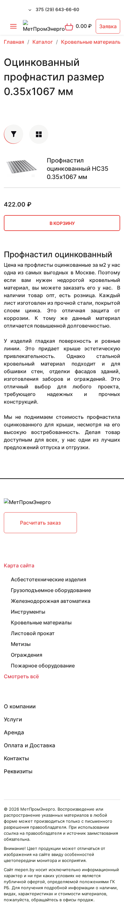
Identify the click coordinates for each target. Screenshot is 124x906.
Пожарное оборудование (43, 665)
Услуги (13, 719)
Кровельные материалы (41, 622)
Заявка (108, 26)
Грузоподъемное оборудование (51, 590)
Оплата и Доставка (29, 745)
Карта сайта (19, 565)
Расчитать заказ (40, 523)
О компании (20, 706)
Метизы (21, 644)
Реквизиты (18, 771)
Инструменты (28, 612)
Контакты (16, 758)
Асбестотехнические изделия (48, 579)
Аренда (14, 732)
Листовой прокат (33, 633)
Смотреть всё (21, 676)
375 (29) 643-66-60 (57, 9)
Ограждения (26, 655)
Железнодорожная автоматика (50, 601)
